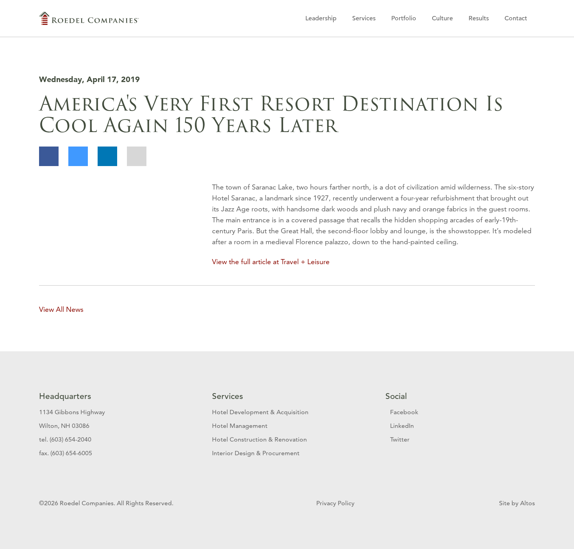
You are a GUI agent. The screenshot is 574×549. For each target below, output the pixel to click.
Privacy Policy (336, 503)
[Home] (89, 18)
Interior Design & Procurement (255, 453)
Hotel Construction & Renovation (259, 439)
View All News (61, 309)
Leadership (321, 18)
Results (479, 18)
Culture (442, 18)
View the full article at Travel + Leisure (271, 261)
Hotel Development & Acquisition (260, 412)
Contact (515, 18)
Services (364, 18)
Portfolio (403, 18)
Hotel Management (239, 425)
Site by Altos (517, 503)
